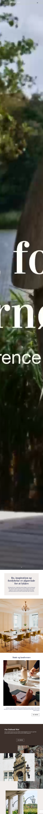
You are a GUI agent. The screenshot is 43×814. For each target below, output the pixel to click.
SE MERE (35, 714)
